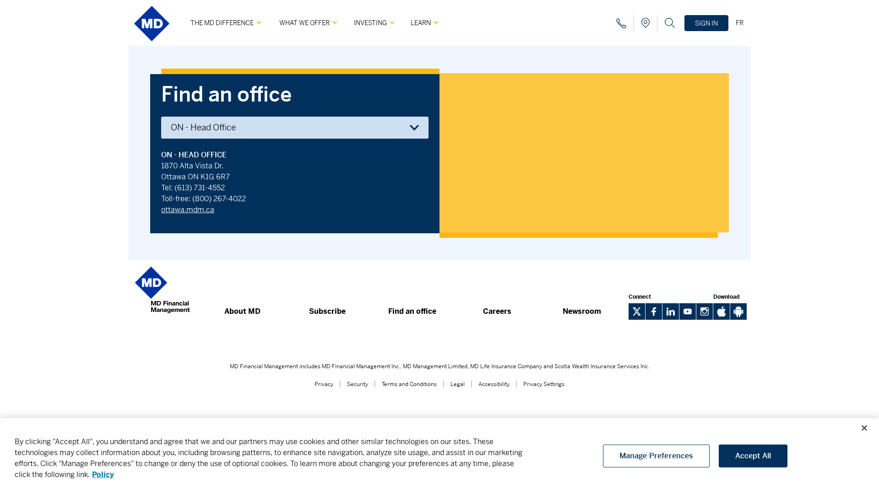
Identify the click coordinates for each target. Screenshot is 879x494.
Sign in (706, 23)
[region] (439, 456)
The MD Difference (222, 23)
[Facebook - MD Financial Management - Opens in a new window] (654, 311)
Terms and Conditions (409, 384)
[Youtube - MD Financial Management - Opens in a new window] (687, 311)
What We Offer (304, 23)
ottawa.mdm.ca (187, 210)
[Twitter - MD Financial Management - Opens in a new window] (637, 311)
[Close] (864, 428)
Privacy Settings (543, 384)
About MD (242, 311)
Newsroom (582, 311)
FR (739, 23)
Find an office (412, 311)
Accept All (753, 456)
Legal (457, 384)
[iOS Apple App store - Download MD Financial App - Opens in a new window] (721, 317)
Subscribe (327, 311)
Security (357, 384)
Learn (421, 23)
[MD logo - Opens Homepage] (162, 317)
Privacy (324, 384)
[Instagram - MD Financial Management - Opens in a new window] (704, 311)
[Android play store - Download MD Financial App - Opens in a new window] (738, 317)
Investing (370, 23)
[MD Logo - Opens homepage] (151, 44)
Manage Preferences (656, 456)
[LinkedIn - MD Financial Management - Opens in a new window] (670, 311)
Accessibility (494, 384)
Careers (497, 311)
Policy (103, 474)
